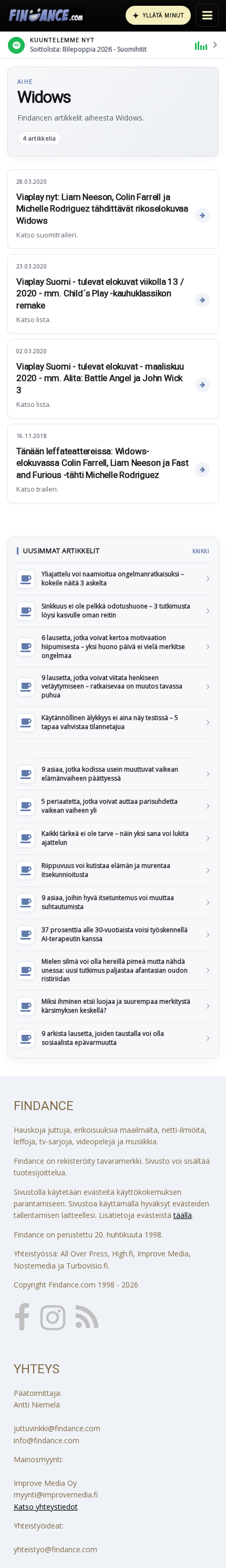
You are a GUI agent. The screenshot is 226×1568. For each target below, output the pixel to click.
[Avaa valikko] (207, 15)
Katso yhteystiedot (46, 1507)
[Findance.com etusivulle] (46, 15)
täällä (182, 1215)
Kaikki (200, 551)
